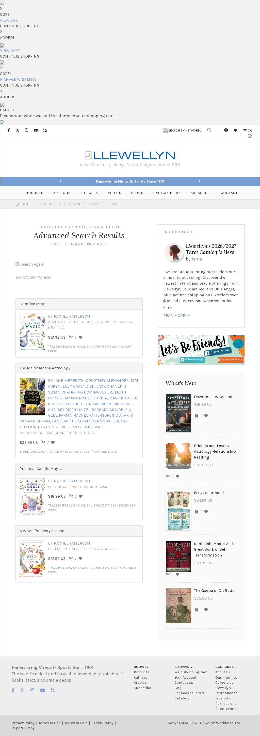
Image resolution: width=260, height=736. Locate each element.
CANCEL (7, 109)
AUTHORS (62, 193)
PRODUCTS (33, 193)
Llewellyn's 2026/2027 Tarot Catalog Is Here (211, 249)
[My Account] (226, 130)
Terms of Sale (75, 723)
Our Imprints (226, 677)
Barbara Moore (107, 409)
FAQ (177, 688)
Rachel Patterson (72, 316)
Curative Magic (33, 303)
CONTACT (229, 193)
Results (117, 204)
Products (49, 204)
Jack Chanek (109, 386)
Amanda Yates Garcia (86, 398)
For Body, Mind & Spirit (92, 227)
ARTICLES (89, 193)
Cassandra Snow (94, 421)
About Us (222, 672)
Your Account (185, 677)
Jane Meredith (69, 380)
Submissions (226, 709)
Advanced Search (85, 204)
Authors (140, 677)
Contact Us (183, 682)
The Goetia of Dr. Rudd (214, 590)
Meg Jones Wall (88, 426)
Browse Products (88, 244)
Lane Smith (63, 421)
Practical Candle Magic (41, 468)
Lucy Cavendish (79, 386)
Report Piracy (23, 728)
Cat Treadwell (55, 426)
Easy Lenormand (209, 492)
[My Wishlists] (235, 130)
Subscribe (142, 688)
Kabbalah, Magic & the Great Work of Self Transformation (215, 549)
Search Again (32, 264)
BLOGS (137, 193)
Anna (196, 258)
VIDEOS (114, 193)
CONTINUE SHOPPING (19, 25)
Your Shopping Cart (190, 672)
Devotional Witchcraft (214, 396)
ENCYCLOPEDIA (167, 193)
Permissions (226, 703)
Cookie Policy (102, 723)
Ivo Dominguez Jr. (95, 392)
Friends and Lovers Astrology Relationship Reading (215, 451)
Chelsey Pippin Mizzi (69, 409)
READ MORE (174, 315)
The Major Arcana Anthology (45, 368)
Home (26, 204)
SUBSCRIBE (201, 193)
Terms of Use (49, 723)
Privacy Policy (23, 723)
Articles (140, 682)
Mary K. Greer (123, 398)
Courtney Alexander (107, 380)
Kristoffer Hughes (67, 403)
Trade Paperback (61, 346)
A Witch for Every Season (42, 530)
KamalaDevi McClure (110, 403)
